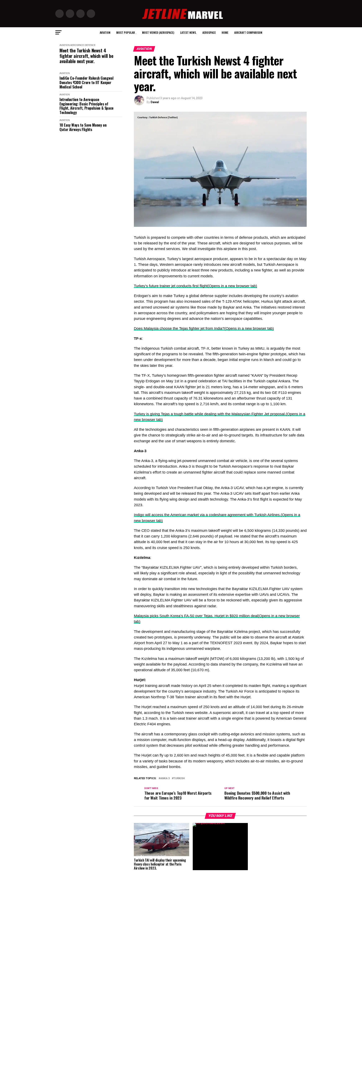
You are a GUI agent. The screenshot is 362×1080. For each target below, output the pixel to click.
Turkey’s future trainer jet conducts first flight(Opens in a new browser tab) (195, 286)
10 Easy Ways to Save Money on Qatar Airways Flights (83, 127)
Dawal (155, 102)
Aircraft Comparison (248, 32)
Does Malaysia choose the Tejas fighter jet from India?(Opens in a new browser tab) (204, 328)
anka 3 (165, 778)
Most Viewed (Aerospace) (158, 32)
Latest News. (188, 32)
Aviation (105, 32)
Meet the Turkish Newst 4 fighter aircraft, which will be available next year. (86, 56)
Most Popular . (126, 32)
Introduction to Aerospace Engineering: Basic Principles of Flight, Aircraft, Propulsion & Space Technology (86, 106)
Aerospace (209, 32)
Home (225, 32)
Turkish (179, 778)
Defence (90, 45)
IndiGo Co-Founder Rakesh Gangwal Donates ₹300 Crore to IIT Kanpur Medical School (86, 82)
